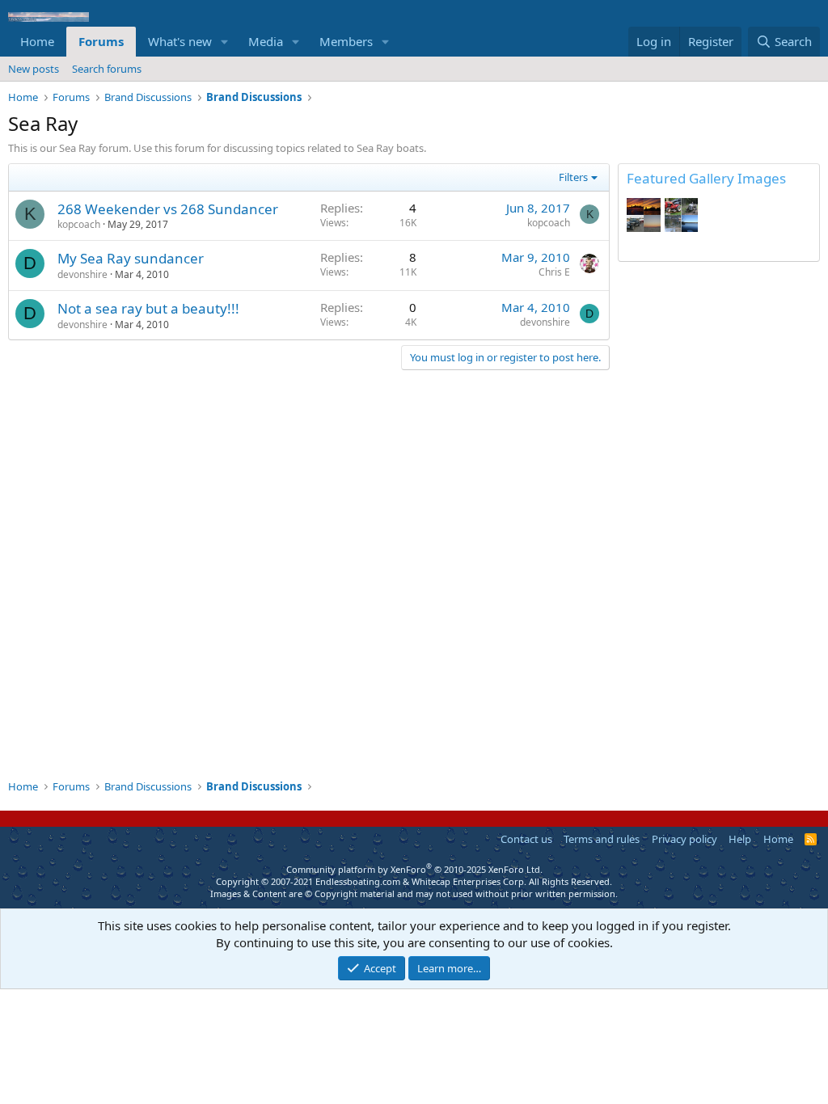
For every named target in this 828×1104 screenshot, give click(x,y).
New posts (33, 68)
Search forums (107, 68)
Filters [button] (573, 177)
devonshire (82, 274)
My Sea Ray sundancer (130, 258)
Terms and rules (602, 839)
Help (740, 839)
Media (265, 41)
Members (346, 41)
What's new (180, 41)
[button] (224, 42)
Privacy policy (684, 839)
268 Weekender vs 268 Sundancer (167, 209)
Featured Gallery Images (706, 178)
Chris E (554, 272)
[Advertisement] (719, 520)
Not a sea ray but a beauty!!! (148, 308)
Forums (101, 41)
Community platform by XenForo (414, 869)
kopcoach (78, 224)
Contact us (526, 839)
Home (37, 41)
